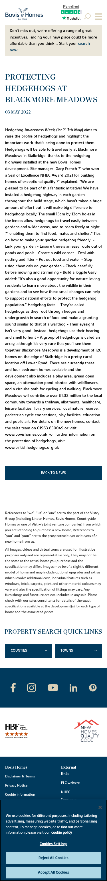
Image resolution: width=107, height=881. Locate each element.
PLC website (70, 783)
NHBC (65, 792)
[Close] (100, 807)
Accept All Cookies (53, 872)
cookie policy (61, 832)
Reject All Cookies (53, 858)
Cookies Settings (53, 844)
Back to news (53, 472)
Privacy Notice (16, 785)
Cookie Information (20, 794)
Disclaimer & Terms (20, 776)
